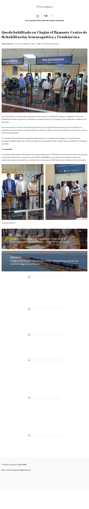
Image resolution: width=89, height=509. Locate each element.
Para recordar (57, 21)
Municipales (38, 21)
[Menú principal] (37, 15)
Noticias (29, 21)
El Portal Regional (50, 44)
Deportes (47, 21)
